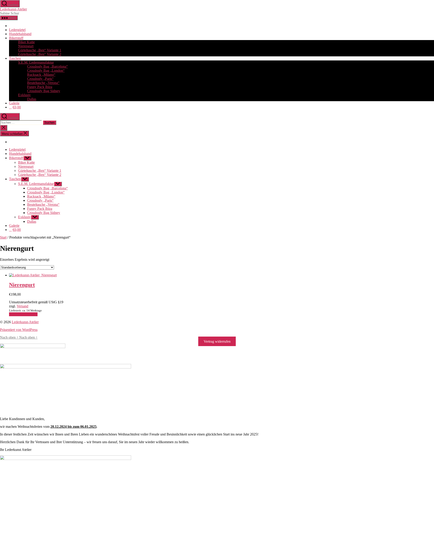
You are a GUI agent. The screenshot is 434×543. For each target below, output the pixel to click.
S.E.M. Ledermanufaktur (36, 62)
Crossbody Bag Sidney (43, 91)
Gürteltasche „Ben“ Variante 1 (39, 50)
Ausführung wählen (23, 314)
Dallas (31, 99)
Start (3, 237)
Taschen (15, 58)
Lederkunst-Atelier (13, 9)
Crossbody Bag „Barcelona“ (47, 66)
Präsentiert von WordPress (19, 330)
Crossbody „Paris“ (40, 79)
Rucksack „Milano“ (41, 75)
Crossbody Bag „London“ (46, 70)
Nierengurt (25, 46)
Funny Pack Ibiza (39, 87)
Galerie (14, 103)
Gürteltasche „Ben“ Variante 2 (39, 54)
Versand (22, 306)
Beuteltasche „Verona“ (43, 83)
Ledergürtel (17, 30)
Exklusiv (24, 95)
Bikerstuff (16, 38)
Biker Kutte (26, 42)
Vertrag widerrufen (217, 341)
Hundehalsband (20, 34)
